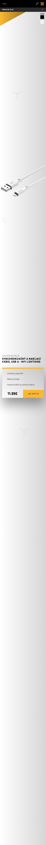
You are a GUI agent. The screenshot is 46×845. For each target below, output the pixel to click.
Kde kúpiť (32, 394)
